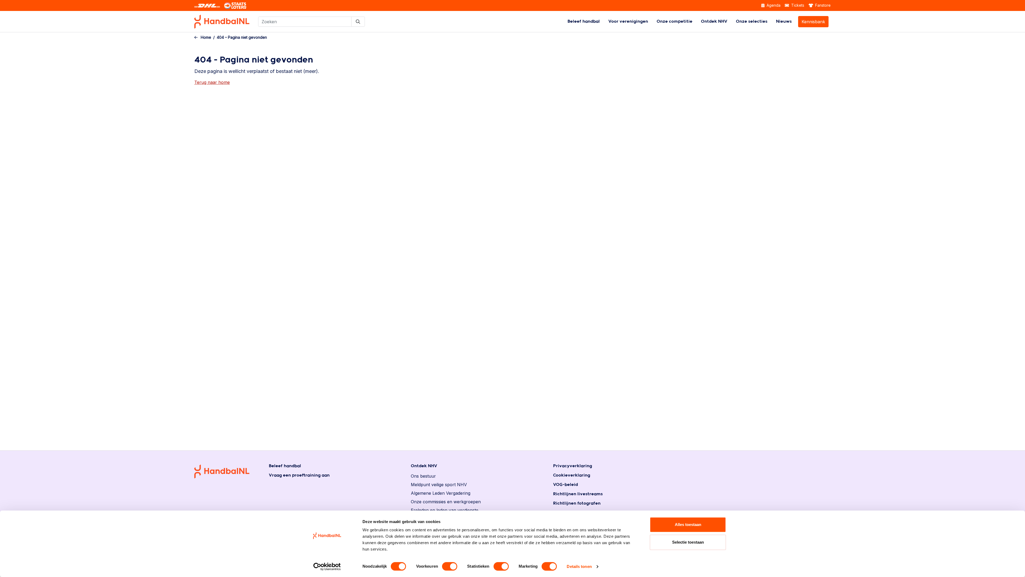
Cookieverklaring (571, 475)
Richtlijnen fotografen (577, 503)
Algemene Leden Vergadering (440, 493)
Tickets (797, 5)
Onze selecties (751, 22)
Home (206, 37)
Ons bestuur (423, 476)
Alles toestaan (688, 524)
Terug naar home (212, 82)
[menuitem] (583, 21)
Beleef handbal (583, 22)
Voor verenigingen (628, 22)
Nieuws (784, 22)
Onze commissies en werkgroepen (446, 501)
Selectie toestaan (688, 542)
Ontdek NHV (714, 22)
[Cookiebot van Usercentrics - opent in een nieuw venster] (327, 567)
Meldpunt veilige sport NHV (439, 484)
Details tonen (579, 566)
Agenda (773, 5)
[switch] (449, 566)
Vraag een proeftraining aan (299, 475)
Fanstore (822, 5)
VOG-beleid (565, 485)
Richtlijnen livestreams (578, 494)
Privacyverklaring (572, 466)
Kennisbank (813, 21)
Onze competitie (674, 22)
